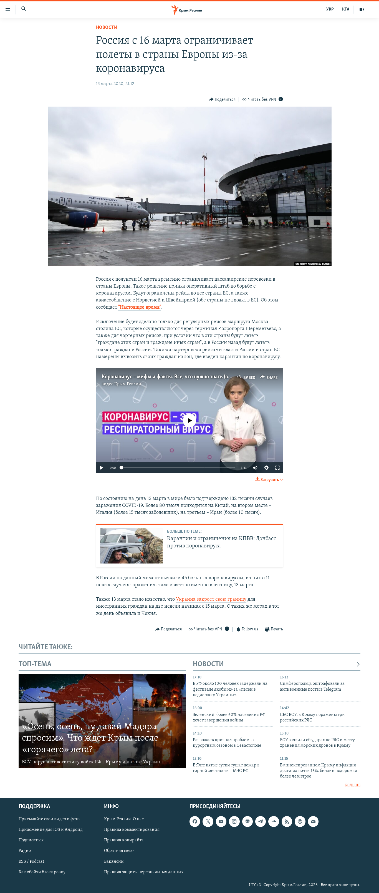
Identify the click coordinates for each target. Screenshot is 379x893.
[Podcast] (300, 821)
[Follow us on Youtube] (221, 821)
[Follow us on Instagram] (234, 821)
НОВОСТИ (208, 664)
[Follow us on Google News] (247, 821)
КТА (345, 9)
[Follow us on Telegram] (260, 821)
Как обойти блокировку (42, 872)
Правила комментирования (132, 830)
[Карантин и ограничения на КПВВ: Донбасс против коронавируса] (131, 546)
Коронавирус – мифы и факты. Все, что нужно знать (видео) (171, 377)
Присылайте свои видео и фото (49, 819)
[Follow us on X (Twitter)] (208, 821)
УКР (330, 9)
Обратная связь (119, 851)
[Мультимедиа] (361, 9)
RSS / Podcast (31, 861)
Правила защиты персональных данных (143, 872)
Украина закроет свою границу (211, 599)
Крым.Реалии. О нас (124, 819)
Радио (25, 851)
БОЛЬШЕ (352, 785)
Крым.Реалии (127, 384)
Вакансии (114, 861)
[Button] (222, 99)
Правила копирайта (124, 840)
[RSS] (287, 821)
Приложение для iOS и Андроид (51, 830)
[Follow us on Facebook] (195, 821)
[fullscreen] (277, 467)
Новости (106, 27)
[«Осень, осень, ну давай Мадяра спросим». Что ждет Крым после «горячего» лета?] (102, 721)
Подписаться (31, 840)
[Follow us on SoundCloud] (273, 821)
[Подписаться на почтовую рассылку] (313, 821)
